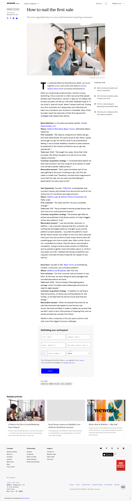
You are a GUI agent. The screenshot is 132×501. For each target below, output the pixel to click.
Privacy (71, 484)
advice (56, 89)
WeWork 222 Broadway (56, 271)
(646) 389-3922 (13, 483)
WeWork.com (117, 3)
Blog (8, 464)
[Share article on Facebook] (10, 18)
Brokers (29, 452)
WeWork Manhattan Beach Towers (61, 129)
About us (9, 454)
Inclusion (10, 457)
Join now (99, 3)
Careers (9, 459)
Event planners (31, 459)
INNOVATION (44, 384)
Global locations (12, 452)
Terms (78, 484)
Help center (51, 457)
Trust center (11, 467)
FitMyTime (67, 188)
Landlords (30, 454)
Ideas (17, 3)
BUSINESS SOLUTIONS (13, 9)
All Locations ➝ (11, 477)
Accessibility (108, 484)
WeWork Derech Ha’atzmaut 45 (73, 197)
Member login (51, 454)
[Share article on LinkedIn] (14, 18)
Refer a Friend (31, 457)
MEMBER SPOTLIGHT (54, 384)
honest (83, 86)
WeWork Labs (52, 197)
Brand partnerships (33, 462)
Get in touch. (25, 498)
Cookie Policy (86, 484)
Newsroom (10, 462)
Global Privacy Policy (69, 362)
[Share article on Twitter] (8, 18)
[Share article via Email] (16, 18)
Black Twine (69, 265)
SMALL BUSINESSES (66, 384)
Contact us (50, 452)
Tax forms (50, 459)
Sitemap (117, 484)
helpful (50, 89)
